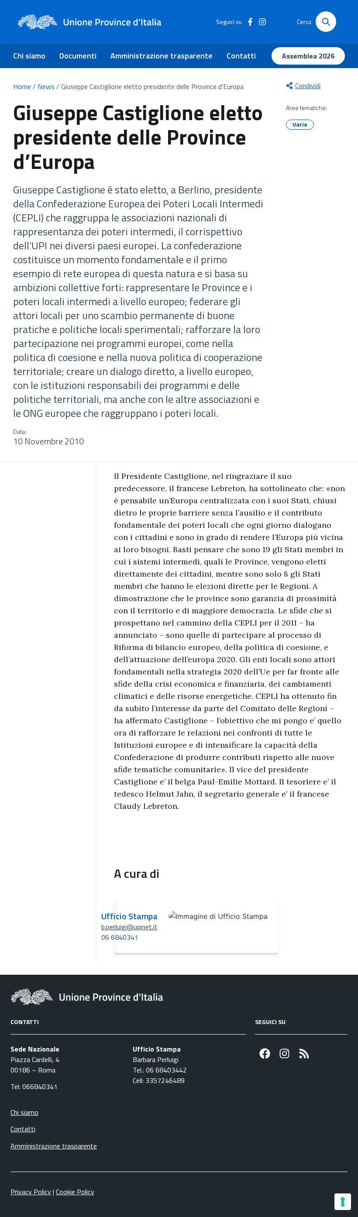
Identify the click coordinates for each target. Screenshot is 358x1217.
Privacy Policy (30, 1191)
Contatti (241, 56)
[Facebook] (265, 1053)
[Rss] (304, 1053)
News (46, 86)
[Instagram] (284, 1053)
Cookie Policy (75, 1191)
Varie (300, 124)
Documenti (77, 56)
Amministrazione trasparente (161, 56)
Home (22, 86)
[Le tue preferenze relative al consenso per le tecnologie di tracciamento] (342, 1201)
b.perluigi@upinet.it (129, 926)
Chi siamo (29, 56)
